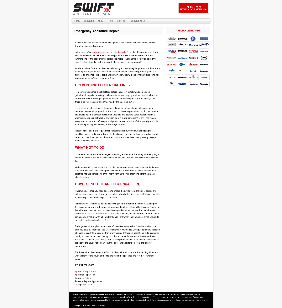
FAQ (111, 21)
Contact (122, 21)
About (101, 21)
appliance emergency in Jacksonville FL (110, 52)
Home (77, 21)
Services (89, 21)
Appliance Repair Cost (85, 271)
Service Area (138, 21)
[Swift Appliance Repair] (93, 9)
